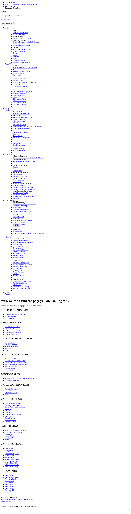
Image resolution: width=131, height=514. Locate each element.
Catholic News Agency (12, 403)
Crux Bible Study (18, 217)
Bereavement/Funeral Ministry (23, 242)
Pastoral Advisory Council (21, 71)
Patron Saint (17, 75)
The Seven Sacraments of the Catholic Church (28, 158)
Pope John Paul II (10, 479)
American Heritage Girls (21, 263)
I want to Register (19, 34)
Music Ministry (18, 136)
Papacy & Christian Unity (21, 62)
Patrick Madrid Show (12, 461)
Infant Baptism (18, 185)
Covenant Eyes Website (12, 380)
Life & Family (9, 391)
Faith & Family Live (11, 463)
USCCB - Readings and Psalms (15, 361)
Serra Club (8, 348)
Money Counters (18, 272)
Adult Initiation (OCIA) (20, 193)
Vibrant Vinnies (18, 255)
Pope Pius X (9, 488)
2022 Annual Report (19, 104)
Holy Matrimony (18, 180)
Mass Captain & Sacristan (21, 128)
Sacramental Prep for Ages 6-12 (23, 187)
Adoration (8, 294)
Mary (15, 58)
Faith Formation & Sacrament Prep (24, 204)
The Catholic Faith (11, 366)
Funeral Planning (18, 149)
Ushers (15, 134)
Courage (7, 350)
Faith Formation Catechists (21, 288)
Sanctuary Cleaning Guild (21, 137)
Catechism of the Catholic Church (16, 362)
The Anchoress (10, 457)
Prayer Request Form (20, 95)
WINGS (16, 274)
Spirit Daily (8, 416)
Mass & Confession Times (21, 114)
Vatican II (8, 492)
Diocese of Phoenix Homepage (15, 314)
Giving (7, 292)
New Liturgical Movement (13, 432)
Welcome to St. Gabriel (20, 33)
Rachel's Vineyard (11, 345)
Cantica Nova (9, 436)
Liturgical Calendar (19, 60)
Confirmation (17, 171)
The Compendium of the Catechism (16, 364)
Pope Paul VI (9, 481)
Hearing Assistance (19, 145)
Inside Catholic (10, 450)
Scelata (7, 439)
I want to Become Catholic (21, 46)
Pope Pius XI (9, 486)
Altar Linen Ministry (19, 121)
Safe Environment (11, 316)
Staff (14, 69)
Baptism (15, 167)
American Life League (12, 330)
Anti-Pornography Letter (19, 378)
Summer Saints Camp (20, 206)
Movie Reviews (10, 370)
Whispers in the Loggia (12, 459)
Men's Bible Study (19, 222)
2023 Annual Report (19, 103)
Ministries (8, 237)
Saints (15, 55)
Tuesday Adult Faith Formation (23, 220)
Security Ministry (18, 275)
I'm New (8, 29)
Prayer (15, 53)
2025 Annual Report (19, 99)
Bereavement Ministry (20, 150)
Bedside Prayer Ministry (21, 241)
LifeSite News (9, 412)
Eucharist (16, 169)
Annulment (16, 198)
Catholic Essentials (19, 51)
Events (7, 108)
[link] (21, 4)
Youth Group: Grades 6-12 (21, 209)
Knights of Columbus (20, 266)
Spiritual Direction (19, 252)
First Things (9, 448)
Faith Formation (10, 200)
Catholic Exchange (11, 422)
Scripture (16, 57)
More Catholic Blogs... (12, 466)
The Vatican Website (11, 359)
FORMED (16, 226)
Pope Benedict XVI (11, 477)
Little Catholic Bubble (12, 465)
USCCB (7, 410)
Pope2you (8, 409)
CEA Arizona (9, 318)
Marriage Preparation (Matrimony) (24, 196)
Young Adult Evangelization (22, 281)
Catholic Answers (10, 420)
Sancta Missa (9, 438)
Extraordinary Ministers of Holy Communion (27, 126)
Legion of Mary (18, 244)
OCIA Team (17, 285)
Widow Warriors (18, 257)
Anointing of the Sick (20, 176)
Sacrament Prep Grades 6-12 (22, 211)
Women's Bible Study (20, 224)
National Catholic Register (13, 414)
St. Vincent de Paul (19, 253)
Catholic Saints (10, 368)
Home (7, 27)
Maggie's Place (10, 343)
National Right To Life (12, 334)
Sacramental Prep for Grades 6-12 (24, 189)
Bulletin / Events (18, 80)
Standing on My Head (12, 454)
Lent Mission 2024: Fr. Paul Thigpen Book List (28, 233)
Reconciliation (17, 174)
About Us (8, 64)
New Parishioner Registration (22, 91)
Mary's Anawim (10, 452)
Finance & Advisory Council (22, 264)
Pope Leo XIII (9, 490)
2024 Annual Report (19, 101)
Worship (7, 110)
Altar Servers (17, 123)
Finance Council (18, 73)
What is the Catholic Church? (22, 49)
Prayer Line (17, 248)
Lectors (15, 130)
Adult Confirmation (19, 195)
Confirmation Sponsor (20, 283)
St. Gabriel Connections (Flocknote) (24, 82)
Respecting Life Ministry (21, 287)
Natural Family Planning (13, 332)
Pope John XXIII (10, 483)
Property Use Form (19, 93)
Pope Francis (9, 475)
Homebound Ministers (20, 132)
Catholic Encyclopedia (12, 389)
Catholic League (10, 418)
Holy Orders (17, 182)
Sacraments (8, 154)
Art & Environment (19, 125)
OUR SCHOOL (10, 2)
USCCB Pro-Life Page (12, 327)
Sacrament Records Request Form (24, 161)
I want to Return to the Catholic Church (26, 42)
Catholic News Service (12, 405)
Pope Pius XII (9, 484)
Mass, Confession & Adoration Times (25, 68)
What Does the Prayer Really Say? (16, 430)
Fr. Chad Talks (18, 231)
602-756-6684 (5, 20)
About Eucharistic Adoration (22, 117)
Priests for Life (9, 329)
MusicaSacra (9, 434)
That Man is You (18, 218)
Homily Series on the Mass (21, 143)
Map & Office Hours (20, 86)
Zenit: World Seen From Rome (15, 407)
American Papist (10, 455)
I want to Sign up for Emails (22, 38)
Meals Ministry (18, 246)
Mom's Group (17, 270)
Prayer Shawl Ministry (20, 250)
